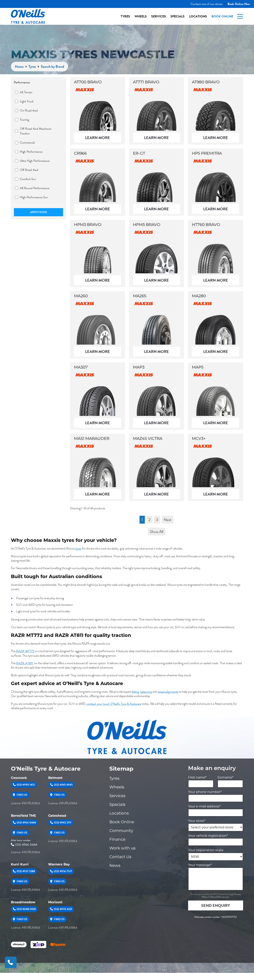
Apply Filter (38, 212)
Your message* (200, 865)
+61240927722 (229, 917)
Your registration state (205, 850)
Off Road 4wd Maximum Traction (35, 131)
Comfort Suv (28, 179)
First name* (197, 777)
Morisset (55, 902)
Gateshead (57, 816)
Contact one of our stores (206, 4)
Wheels (141, 16)
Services (158, 16)
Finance (117, 839)
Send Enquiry (215, 905)
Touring (24, 119)
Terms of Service (218, 897)
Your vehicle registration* (208, 836)
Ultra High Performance (34, 160)
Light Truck (27, 101)
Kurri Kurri (20, 864)
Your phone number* (205, 792)
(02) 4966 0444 (26, 823)
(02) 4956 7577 (63, 871)
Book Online (222, 16)
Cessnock (19, 778)
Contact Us (120, 856)
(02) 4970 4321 (63, 909)
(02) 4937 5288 (26, 871)
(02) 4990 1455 (26, 785)
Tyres (125, 16)
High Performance (31, 151)
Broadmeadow (23, 902)
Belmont (55, 778)
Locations (198, 16)
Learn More (97, 138)
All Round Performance (34, 188)
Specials (177, 16)
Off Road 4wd (29, 170)
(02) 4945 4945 (63, 785)
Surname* (225, 777)
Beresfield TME (23, 816)
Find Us (21, 795)
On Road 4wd (29, 110)
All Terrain (26, 92)
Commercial (27, 142)
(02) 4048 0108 (26, 909)
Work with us (122, 848)
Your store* (196, 821)
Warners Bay (59, 864)
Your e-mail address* (204, 806)
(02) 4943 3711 (62, 823)
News (114, 865)
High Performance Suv (34, 197)
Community (121, 830)
